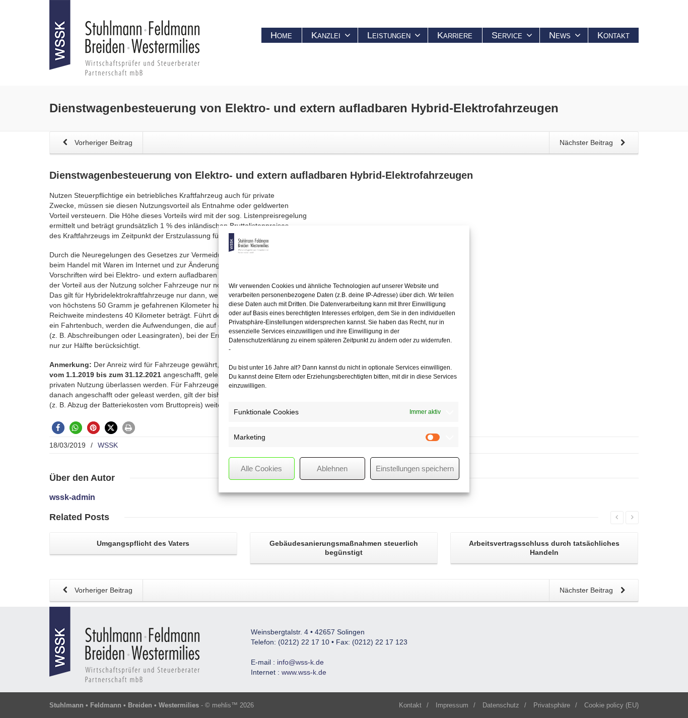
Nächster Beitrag (587, 142)
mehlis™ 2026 (233, 705)
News (560, 35)
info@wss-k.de (300, 662)
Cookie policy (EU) (611, 705)
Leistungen (388, 35)
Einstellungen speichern (415, 468)
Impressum (452, 705)
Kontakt (613, 35)
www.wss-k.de (304, 672)
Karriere (454, 35)
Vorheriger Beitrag (102, 142)
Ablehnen (332, 468)
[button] (58, 427)
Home (281, 35)
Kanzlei (325, 35)
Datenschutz (501, 705)
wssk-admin (72, 497)
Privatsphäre (551, 705)
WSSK (108, 445)
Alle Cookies (261, 468)
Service (507, 35)
